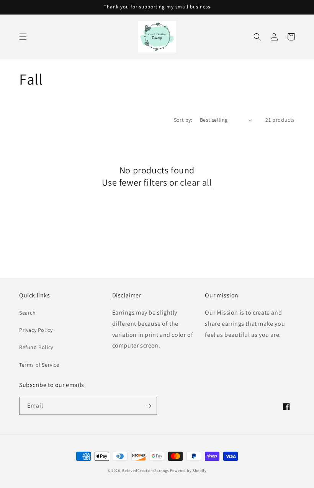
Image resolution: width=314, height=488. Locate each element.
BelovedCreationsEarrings (145, 470)
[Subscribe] (148, 406)
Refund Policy (36, 347)
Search (27, 312)
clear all (196, 182)
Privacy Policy (35, 329)
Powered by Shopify (188, 470)
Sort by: (183, 119)
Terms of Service (39, 364)
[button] (23, 36)
